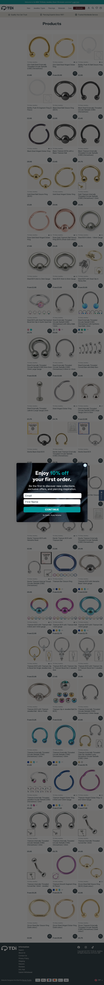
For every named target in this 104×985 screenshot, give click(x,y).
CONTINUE (52, 509)
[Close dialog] (85, 465)
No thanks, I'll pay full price (52, 515)
